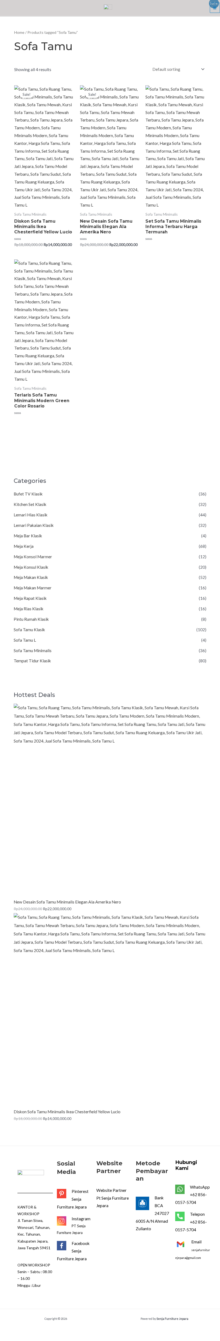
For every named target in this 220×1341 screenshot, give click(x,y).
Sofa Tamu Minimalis (33, 650)
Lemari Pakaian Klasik (34, 525)
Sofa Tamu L (25, 640)
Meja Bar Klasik (28, 535)
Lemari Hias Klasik (30, 514)
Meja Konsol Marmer (33, 556)
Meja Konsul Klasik (31, 567)
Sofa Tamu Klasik (29, 629)
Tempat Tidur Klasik (32, 660)
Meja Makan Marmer (33, 587)
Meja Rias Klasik (28, 608)
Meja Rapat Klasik (30, 598)
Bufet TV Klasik (28, 493)
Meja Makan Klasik (31, 577)
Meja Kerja (24, 546)
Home (19, 32)
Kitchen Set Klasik (30, 504)
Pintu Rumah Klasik (31, 619)
